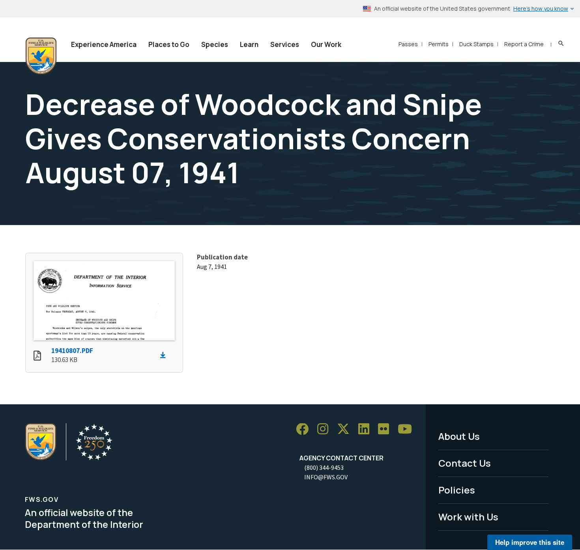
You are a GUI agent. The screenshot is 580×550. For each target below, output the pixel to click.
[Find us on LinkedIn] (366, 429)
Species (214, 44)
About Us (459, 436)
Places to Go (168, 44)
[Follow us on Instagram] (325, 429)
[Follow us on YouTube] (407, 429)
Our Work (326, 44)
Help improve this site (529, 542)
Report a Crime (524, 44)
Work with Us (468, 516)
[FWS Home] (41, 56)
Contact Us (464, 462)
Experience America (104, 44)
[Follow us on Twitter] (346, 429)
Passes (408, 44)
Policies (456, 489)
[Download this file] (165, 355)
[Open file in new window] (37, 356)
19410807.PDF (72, 350)
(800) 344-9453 (324, 467)
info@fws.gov (326, 477)
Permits (438, 44)
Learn (249, 44)
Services (284, 44)
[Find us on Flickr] (386, 429)
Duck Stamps (476, 44)
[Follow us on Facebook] (305, 429)
